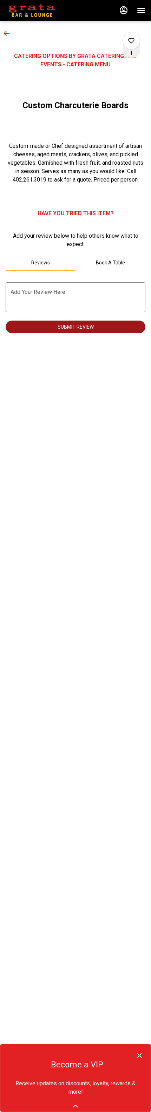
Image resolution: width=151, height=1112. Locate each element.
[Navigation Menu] (141, 11)
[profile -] (123, 10)
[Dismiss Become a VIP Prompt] (139, 1055)
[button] (8, 33)
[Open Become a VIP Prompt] (75, 1106)
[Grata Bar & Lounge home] (37, 10)
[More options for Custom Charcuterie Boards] (131, 40)
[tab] (41, 262)
